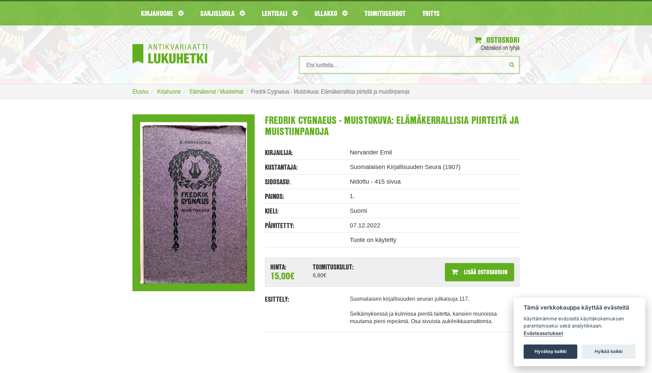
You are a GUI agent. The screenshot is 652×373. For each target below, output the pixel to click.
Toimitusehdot (384, 13)
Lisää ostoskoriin (484, 271)
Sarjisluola (218, 13)
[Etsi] (511, 64)
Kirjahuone (158, 13)
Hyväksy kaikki (550, 351)
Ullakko (326, 13)
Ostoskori (502, 40)
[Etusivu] (169, 44)
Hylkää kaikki (608, 351)
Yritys (431, 13)
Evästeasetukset (543, 333)
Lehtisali (275, 13)
